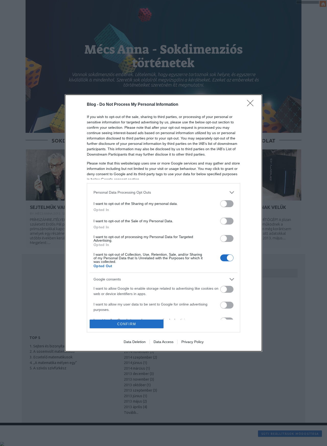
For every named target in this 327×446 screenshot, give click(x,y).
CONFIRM (126, 324)
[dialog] (163, 223)
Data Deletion (135, 342)
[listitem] (163, 192)
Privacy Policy (192, 342)
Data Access (163, 342)
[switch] (226, 203)
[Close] (252, 105)
